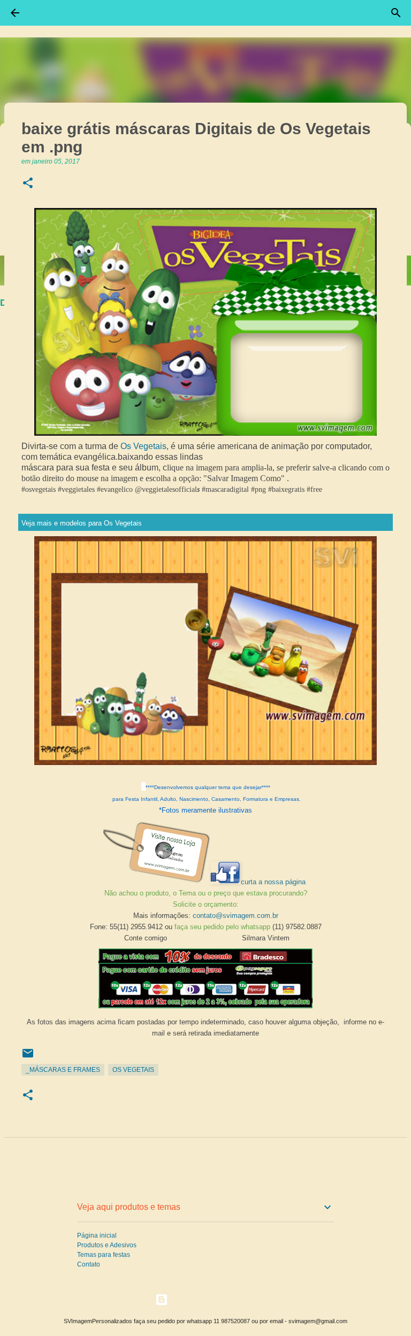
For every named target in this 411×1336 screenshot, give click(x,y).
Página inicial (97, 1235)
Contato (88, 1264)
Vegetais (148, 446)
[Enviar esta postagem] (27, 1057)
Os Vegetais (133, 1070)
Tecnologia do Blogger (212, 1299)
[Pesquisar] (396, 13)
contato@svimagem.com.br (235, 916)
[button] (27, 183)
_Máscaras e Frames (63, 1070)
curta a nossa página (273, 882)
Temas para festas (103, 1254)
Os (125, 446)
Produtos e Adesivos (106, 1245)
